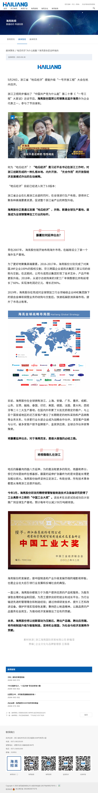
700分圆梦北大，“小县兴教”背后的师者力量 (24, 686)
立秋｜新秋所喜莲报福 (16, 677)
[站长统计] (59, 786)
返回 (86, 715)
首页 (5, 8)
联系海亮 (9, 789)
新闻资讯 (11, 39)
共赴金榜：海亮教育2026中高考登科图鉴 (23, 703)
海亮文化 (44, 8)
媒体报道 (22, 39)
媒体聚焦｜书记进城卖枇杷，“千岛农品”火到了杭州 (28, 715)
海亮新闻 (34, 8)
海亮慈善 (55, 8)
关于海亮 (14, 8)
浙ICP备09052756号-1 (49, 786)
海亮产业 (24, 8)
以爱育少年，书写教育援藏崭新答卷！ (22, 694)
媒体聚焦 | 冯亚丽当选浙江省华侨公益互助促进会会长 (29, 713)
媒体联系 (33, 39)
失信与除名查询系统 (88, 4)
